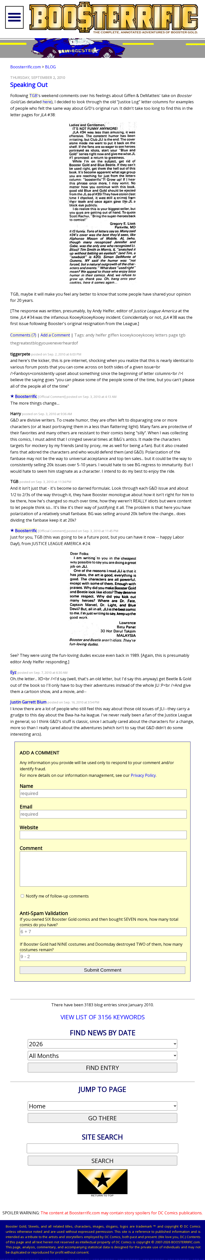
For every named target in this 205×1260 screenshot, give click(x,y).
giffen (113, 335)
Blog (50, 67)
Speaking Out (29, 84)
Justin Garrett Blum (28, 702)
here (46, 102)
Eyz (13, 672)
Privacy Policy (143, 775)
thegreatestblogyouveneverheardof (44, 343)
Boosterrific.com (25, 67)
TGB (33, 95)
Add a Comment (55, 335)
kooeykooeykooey (137, 335)
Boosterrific (26, 396)
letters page (166, 335)
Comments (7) (23, 335)
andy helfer (96, 335)
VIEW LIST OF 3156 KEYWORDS (102, 1017)
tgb (182, 335)
